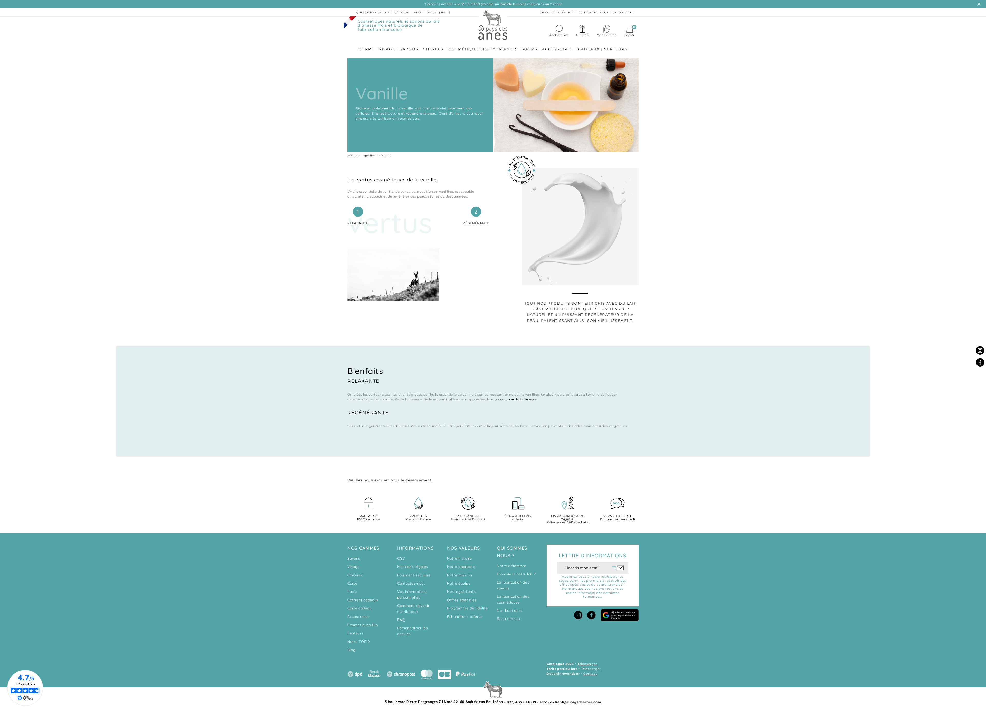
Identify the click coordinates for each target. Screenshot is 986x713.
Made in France (418, 518)
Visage (353, 566)
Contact (590, 674)
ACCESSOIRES (557, 49)
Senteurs (355, 633)
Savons (353, 558)
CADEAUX (589, 49)
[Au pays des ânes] (492, 24)
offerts (517, 518)
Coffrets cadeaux (362, 600)
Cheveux (355, 575)
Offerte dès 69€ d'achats (567, 519)
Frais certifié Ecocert (468, 518)
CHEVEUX (433, 49)
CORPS (366, 49)
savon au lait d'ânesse (518, 399)
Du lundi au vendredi (617, 518)
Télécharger (587, 664)
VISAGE (387, 49)
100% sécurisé (368, 518)
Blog (351, 650)
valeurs (402, 12)
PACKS (530, 49)
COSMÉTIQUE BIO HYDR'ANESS (483, 49)
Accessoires (358, 616)
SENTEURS (615, 49)
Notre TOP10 (358, 641)
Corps (352, 583)
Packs (352, 591)
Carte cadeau (359, 608)
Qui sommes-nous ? (373, 12)
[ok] (618, 567)
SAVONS (409, 49)
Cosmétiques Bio (362, 625)
